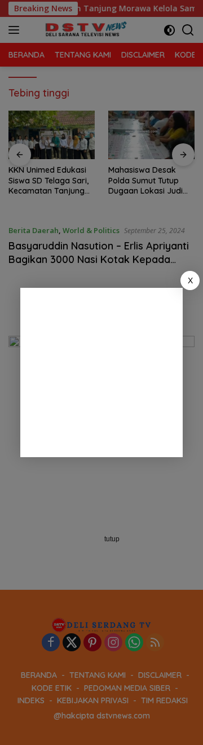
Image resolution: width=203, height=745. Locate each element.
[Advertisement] (101, 372)
